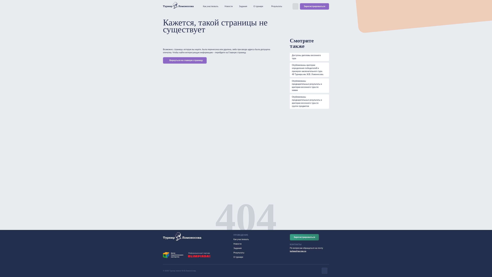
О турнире (258, 6)
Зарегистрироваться (314, 6)
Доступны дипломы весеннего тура (306, 57)
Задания (243, 6)
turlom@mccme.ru (298, 251)
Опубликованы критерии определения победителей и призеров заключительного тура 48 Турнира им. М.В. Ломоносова (307, 69)
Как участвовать (210, 6)
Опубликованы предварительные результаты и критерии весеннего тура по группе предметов (307, 101)
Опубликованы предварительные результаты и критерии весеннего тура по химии (307, 85)
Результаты (276, 6)
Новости (229, 6)
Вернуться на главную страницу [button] (186, 60)
